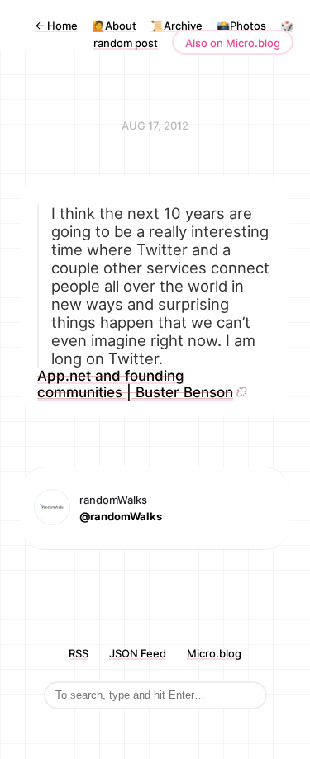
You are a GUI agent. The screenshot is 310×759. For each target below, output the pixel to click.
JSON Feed (137, 653)
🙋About (114, 25)
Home (56, 25)
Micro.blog (214, 653)
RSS (78, 653)
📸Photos (241, 25)
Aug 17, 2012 (155, 125)
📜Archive (176, 25)
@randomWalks (120, 516)
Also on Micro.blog (232, 43)
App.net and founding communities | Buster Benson (135, 384)
